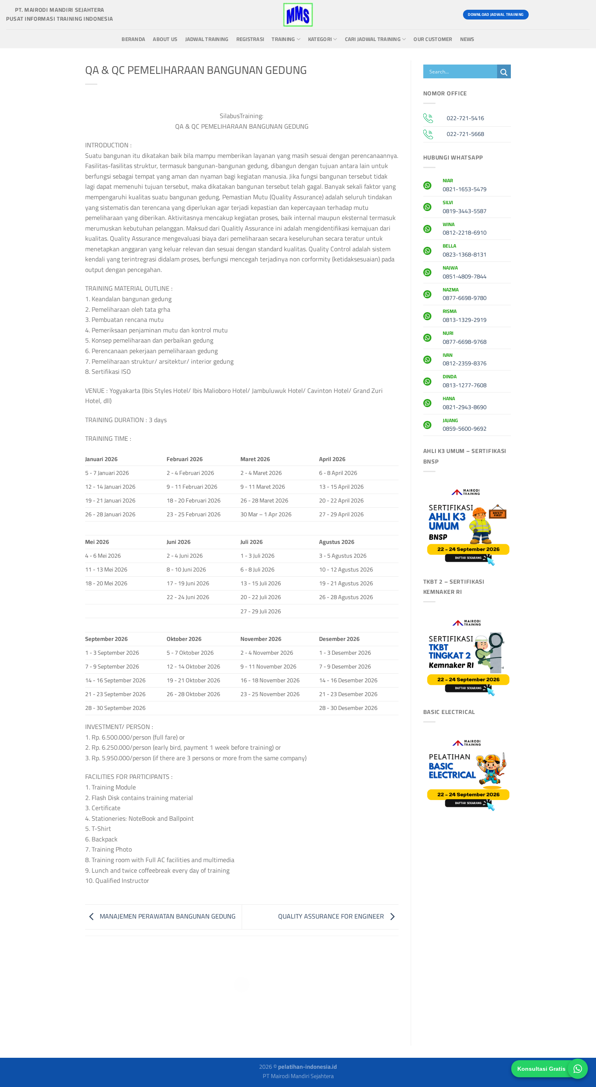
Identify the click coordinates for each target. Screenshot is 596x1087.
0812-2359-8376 (465, 360)
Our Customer (433, 39)
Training (283, 39)
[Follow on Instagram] (553, 15)
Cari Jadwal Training (373, 39)
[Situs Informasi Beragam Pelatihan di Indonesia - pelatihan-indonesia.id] (298, 14)
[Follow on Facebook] (538, 15)
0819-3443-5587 (465, 207)
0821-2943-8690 (465, 403)
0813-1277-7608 (465, 381)
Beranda (133, 39)
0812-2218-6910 (465, 229)
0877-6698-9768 (465, 338)
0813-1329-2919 (465, 316)
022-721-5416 (465, 117)
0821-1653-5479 (465, 185)
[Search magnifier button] (504, 72)
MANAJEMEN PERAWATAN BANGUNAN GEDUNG (167, 916)
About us (165, 39)
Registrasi (250, 39)
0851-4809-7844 (465, 273)
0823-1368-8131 (465, 251)
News (467, 39)
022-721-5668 (465, 133)
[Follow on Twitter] (568, 15)
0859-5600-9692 (465, 425)
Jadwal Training (207, 39)
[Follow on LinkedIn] (582, 15)
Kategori (320, 39)
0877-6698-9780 (465, 295)
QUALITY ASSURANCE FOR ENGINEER (332, 916)
